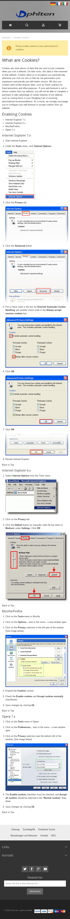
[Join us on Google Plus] (38, 869)
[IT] (65, 4)
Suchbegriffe (29, 829)
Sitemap (15, 829)
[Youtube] (45, 869)
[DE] (53, 4)
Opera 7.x (10, 129)
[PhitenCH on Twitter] (25, 869)
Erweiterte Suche (46, 829)
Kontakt (44, 835)
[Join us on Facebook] (32, 869)
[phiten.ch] (35, 15)
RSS (53, 835)
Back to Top (8, 465)
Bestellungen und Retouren (24, 835)
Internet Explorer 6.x (15, 123)
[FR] (59, 4)
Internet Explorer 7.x (15, 119)
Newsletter (35, 877)
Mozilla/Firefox (12, 126)
